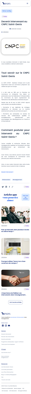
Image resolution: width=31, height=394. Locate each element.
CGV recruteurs (5, 390)
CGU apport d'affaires (22, 390)
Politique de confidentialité (7, 388)
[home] (6, 3)
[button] (27, 3)
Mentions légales (17, 388)
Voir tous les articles (25, 197)
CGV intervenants (13, 390)
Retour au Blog (7, 11)
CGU (23, 388)
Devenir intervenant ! (7, 172)
